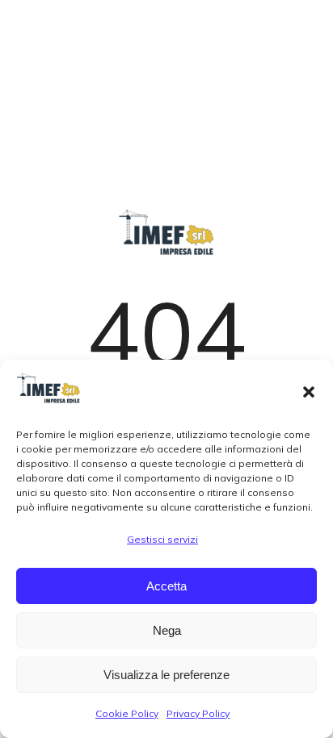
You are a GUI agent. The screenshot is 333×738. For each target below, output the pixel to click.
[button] (309, 392)
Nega (167, 630)
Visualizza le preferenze (166, 675)
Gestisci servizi (162, 539)
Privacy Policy (198, 713)
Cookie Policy (126, 713)
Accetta (166, 586)
